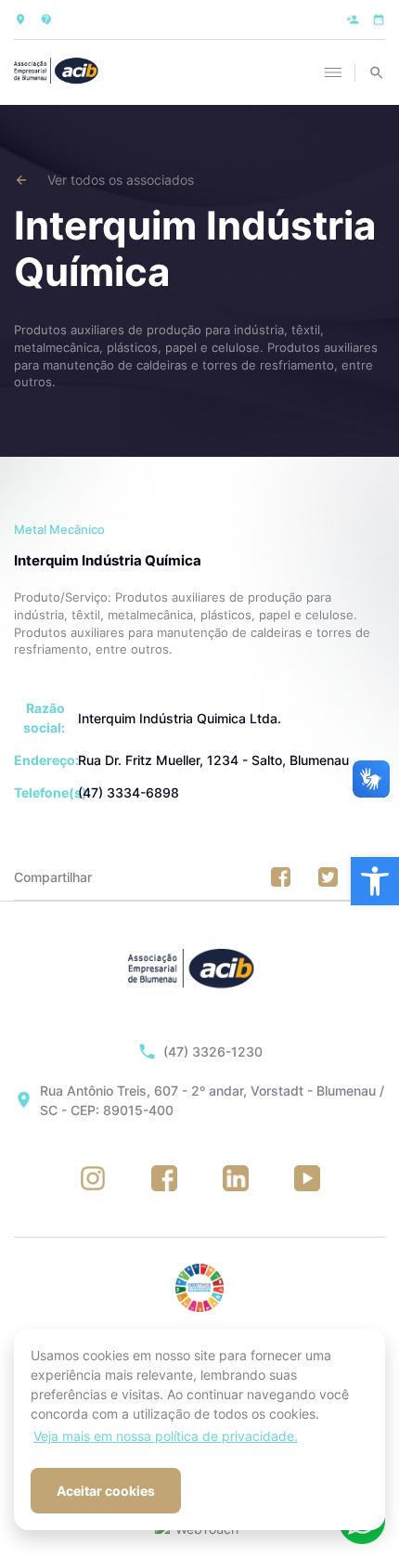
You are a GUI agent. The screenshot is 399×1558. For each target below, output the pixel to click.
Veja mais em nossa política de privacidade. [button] (165, 1436)
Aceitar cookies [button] (106, 1491)
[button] (375, 881)
